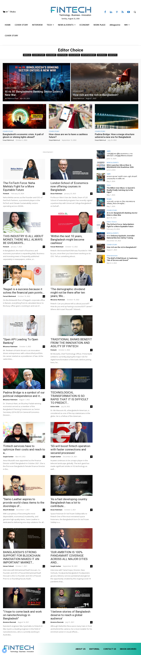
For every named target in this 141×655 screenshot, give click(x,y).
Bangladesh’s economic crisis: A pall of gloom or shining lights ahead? (23, 135)
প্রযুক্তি (109, 151)
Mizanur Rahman (58, 300)
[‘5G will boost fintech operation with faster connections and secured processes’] (72, 432)
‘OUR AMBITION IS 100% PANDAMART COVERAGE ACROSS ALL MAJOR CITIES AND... (69, 557)
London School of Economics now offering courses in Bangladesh (69, 186)
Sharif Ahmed (8, 510)
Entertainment (88, 55)
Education (74, 55)
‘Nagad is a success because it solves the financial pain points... (23, 290)
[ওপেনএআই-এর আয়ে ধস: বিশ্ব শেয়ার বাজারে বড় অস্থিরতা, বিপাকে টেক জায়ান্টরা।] (101, 202)
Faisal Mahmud (8, 140)
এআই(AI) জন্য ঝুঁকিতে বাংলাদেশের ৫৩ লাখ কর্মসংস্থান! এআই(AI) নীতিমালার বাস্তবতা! (119, 155)
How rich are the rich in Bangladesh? (121, 247)
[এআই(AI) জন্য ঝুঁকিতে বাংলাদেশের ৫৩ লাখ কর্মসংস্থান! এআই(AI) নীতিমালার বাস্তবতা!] (101, 154)
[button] (134, 12)
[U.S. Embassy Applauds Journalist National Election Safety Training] (101, 236)
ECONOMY (51, 55)
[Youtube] (128, 12)
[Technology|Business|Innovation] (70, 11)
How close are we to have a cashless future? (68, 135)
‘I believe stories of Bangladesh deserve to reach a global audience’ (70, 615)
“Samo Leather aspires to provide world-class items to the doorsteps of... (23, 503)
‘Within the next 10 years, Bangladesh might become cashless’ (67, 239)
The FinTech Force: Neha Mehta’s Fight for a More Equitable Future (19, 186)
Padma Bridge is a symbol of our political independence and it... (24, 394)
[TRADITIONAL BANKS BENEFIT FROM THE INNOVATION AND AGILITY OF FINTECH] (72, 325)
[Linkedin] (111, 12)
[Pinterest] (117, 12)
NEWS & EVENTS (112, 162)
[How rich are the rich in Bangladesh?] (104, 82)
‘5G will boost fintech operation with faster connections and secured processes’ (70, 449)
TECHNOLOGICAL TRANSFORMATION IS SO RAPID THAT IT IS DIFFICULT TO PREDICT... (69, 397)
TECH (109, 185)
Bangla (27, 55)
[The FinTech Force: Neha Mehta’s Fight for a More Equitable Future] (24, 169)
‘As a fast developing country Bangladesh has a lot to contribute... (69, 503)
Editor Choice (112, 221)
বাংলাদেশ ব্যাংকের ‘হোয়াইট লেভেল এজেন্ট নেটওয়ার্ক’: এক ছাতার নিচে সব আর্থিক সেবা (122, 177)
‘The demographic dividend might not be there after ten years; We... (68, 292)
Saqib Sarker (8, 457)
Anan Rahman (56, 193)
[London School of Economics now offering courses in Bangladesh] (72, 169)
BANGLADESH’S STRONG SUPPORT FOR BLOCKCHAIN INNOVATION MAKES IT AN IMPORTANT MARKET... (21, 557)
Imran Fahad (8, 566)
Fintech (6, 193)
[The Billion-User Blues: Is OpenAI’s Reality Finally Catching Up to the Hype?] (101, 189)
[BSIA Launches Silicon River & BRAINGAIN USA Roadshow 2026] (101, 166)
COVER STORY (38, 55)
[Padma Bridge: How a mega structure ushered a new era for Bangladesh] (116, 116)
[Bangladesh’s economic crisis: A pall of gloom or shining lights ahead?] (24, 116)
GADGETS (112, 55)
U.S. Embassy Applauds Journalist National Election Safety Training (121, 237)
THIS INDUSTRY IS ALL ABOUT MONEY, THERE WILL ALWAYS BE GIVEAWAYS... (23, 239)
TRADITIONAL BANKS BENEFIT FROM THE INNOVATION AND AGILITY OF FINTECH (71, 343)
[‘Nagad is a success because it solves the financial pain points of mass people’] (24, 275)
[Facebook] (105, 12)
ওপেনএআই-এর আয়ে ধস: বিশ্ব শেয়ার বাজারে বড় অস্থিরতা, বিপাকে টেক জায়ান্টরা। (121, 202)
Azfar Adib (55, 406)
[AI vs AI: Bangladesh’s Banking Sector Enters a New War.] (36, 82)
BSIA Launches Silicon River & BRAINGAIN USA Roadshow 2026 (120, 166)
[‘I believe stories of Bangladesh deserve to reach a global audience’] (72, 597)
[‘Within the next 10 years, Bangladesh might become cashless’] (72, 222)
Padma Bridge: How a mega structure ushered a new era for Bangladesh (114, 135)
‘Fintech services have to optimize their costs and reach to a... (24, 449)
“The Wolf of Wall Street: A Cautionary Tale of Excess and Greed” (122, 259)
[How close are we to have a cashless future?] (70, 116)
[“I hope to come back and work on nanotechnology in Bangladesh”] (24, 597)
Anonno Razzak (9, 622)
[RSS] (122, 12)
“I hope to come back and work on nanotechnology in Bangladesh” (22, 615)
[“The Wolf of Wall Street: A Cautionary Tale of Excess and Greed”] (101, 259)
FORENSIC (102, 55)
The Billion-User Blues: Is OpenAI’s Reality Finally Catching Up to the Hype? (121, 190)
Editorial (62, 55)
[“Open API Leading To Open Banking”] (24, 325)
